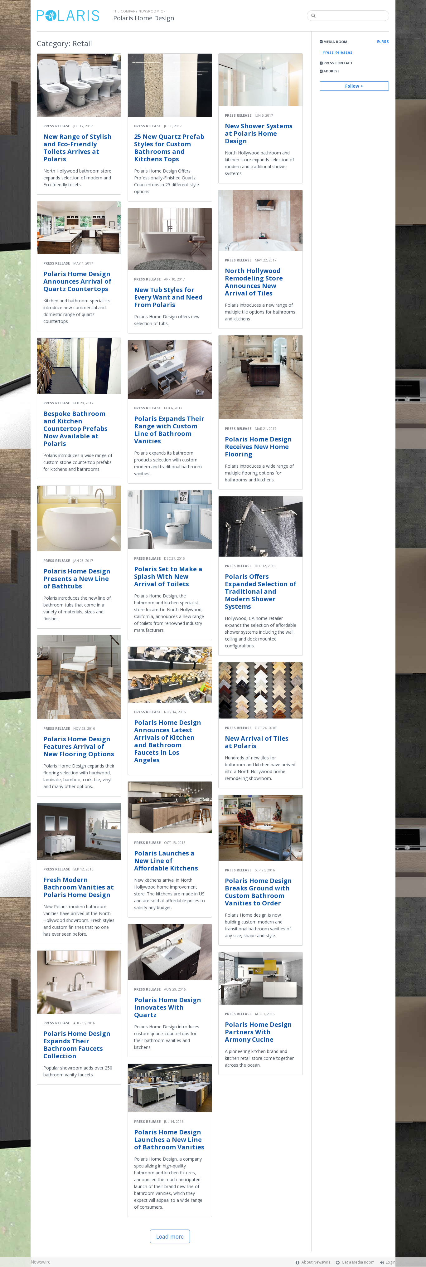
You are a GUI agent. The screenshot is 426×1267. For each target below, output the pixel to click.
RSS (384, 42)
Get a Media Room (358, 1262)
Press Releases (337, 52)
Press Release (56, 126)
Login (390, 1262)
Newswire (41, 1262)
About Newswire (316, 1262)
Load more (170, 1236)
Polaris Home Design (143, 18)
